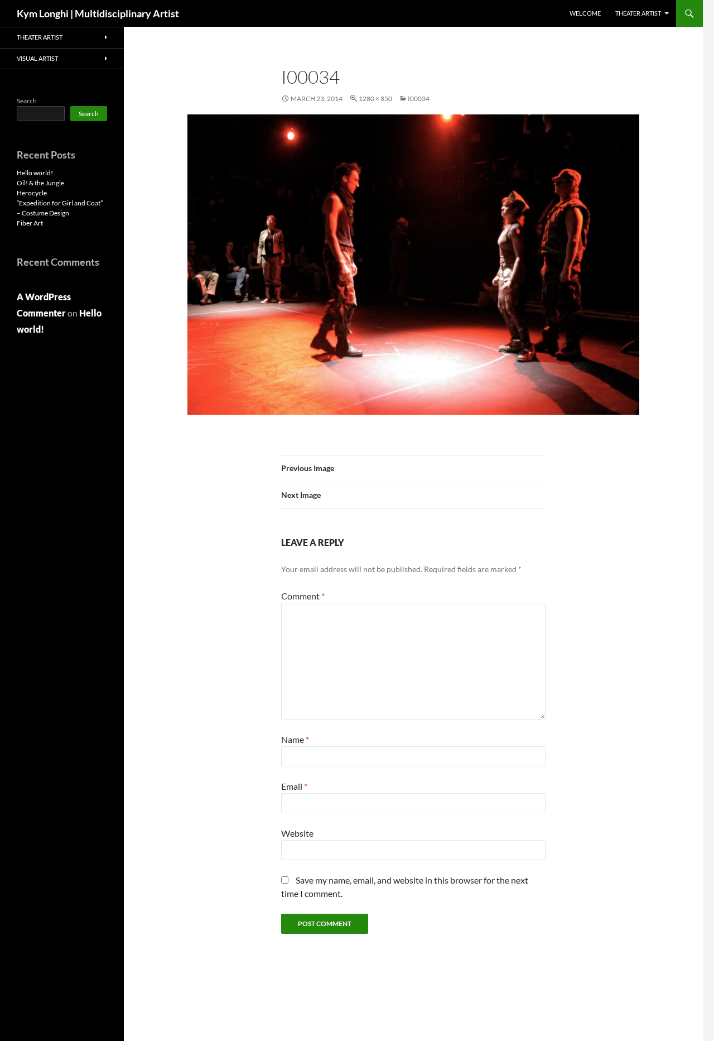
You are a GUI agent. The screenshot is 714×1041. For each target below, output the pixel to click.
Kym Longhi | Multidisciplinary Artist (98, 13)
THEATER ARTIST (638, 13)
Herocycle (32, 193)
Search (27, 101)
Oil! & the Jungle (40, 183)
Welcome (585, 13)
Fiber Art (30, 223)
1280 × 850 (375, 98)
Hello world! (35, 173)
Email (294, 786)
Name (295, 739)
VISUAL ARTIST (37, 58)
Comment (303, 596)
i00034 (419, 98)
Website (297, 833)
